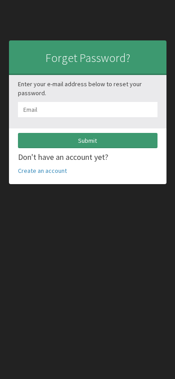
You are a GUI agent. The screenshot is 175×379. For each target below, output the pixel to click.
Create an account (42, 171)
